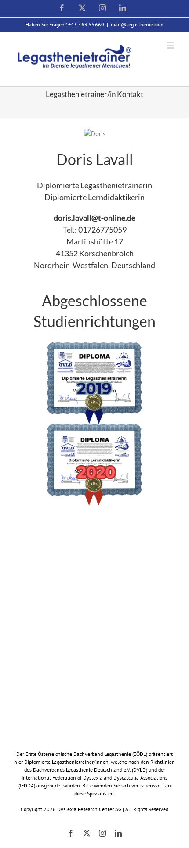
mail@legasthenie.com (137, 24)
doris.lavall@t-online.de (94, 218)
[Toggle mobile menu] (171, 45)
